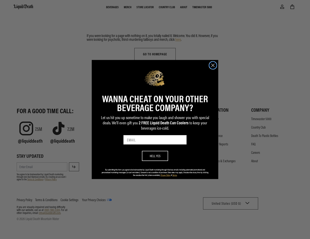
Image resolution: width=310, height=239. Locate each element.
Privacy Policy (166, 175)
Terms (175, 175)
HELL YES (155, 155)
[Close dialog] (213, 65)
